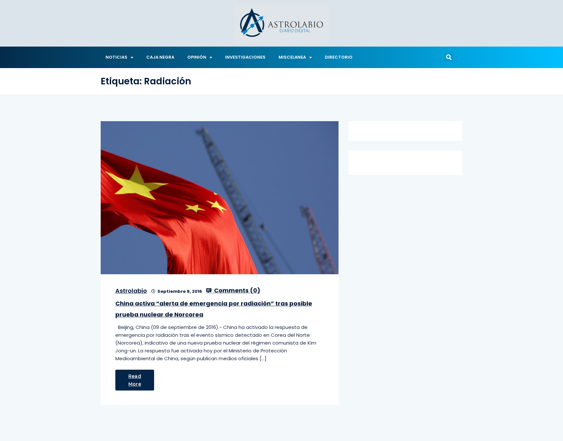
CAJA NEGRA (160, 57)
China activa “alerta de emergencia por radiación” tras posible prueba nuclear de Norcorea (213, 309)
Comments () (236, 290)
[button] (448, 57)
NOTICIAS (116, 57)
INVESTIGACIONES (245, 57)
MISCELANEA (292, 57)
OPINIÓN (196, 57)
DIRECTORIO (339, 57)
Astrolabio (131, 290)
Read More (134, 380)
